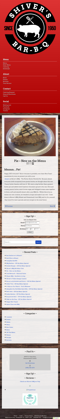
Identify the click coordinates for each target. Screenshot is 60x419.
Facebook (6, 107)
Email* (23, 222)
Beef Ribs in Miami (12, 258)
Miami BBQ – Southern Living (15, 276)
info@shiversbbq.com (49, 417)
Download (6, 69)
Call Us (5, 96)
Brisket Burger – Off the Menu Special (18, 266)
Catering (6, 67)
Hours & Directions (9, 94)
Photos (5, 79)
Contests (9, 317)
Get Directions (30, 363)
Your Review (7, 83)
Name (23, 225)
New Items (9, 327)
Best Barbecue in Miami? (14, 255)
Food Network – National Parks (16, 273)
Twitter (5, 110)
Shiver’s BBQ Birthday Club (15, 268)
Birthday (22, 229)
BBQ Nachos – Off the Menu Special (17, 263)
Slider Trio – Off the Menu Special (17, 284)
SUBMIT (30, 232)
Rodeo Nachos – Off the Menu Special (18, 294)
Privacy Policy (29, 415)
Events (8, 319)
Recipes (8, 337)
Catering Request (9, 92)
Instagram (6, 109)
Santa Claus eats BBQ (13, 304)
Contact (7, 88)
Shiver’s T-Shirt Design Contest (16, 278)
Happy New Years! (12, 302)
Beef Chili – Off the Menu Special (16, 291)
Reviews (6, 81)
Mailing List (7, 105)
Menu (6, 59)
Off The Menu (10, 332)
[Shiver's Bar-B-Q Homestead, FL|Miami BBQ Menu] (30, 28)
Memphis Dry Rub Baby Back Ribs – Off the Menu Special (24, 289)
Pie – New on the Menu (13, 271)
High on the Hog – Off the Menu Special (19, 299)
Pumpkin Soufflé (11, 260)
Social (6, 101)
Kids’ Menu (7, 65)
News (5, 77)
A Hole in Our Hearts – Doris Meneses (18, 286)
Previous (9, 206)
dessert (7, 179)
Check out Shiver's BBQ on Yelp (30, 381)
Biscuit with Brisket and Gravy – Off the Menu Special (23, 281)
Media (8, 322)
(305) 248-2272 (30, 367)
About (6, 74)
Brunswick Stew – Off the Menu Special (18, 296)
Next (52, 206)
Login (21, 415)
